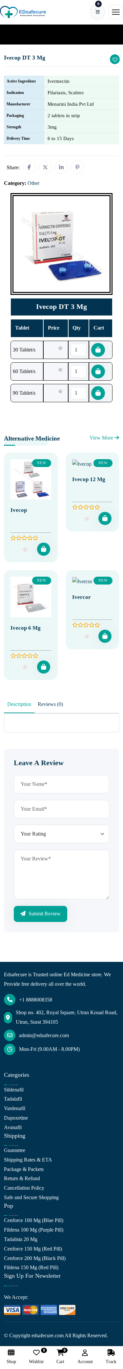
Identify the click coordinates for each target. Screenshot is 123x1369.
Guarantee (14, 1150)
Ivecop (18, 510)
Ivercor (81, 597)
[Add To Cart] (43, 549)
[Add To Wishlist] (115, 59)
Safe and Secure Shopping (31, 1197)
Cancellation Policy (24, 1188)
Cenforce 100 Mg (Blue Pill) (33, 1220)
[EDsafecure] (23, 12)
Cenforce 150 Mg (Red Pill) (33, 1249)
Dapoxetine (16, 1118)
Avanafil (13, 1127)
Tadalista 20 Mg (20, 1239)
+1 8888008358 (35, 999)
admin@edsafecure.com (44, 1035)
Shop (11, 1361)
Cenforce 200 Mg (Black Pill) (35, 1258)
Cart (60, 1356)
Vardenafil (14, 1108)
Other (33, 34)
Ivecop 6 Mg (25, 628)
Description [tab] (19, 704)
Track (111, 1361)
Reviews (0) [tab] (50, 704)
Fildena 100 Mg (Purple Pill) (33, 1230)
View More (102, 438)
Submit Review (44, 913)
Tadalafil (13, 1099)
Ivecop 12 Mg (88, 479)
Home (14, 34)
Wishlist (36, 1356)
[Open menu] (116, 12)
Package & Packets (24, 1169)
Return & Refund (22, 1178)
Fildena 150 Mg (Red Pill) (31, 1267)
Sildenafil (14, 1089)
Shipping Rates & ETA (28, 1159)
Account (85, 1361)
